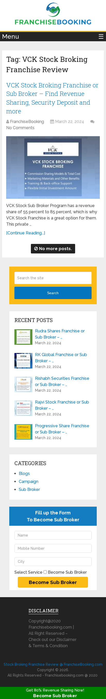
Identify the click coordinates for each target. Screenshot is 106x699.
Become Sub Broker (55, 695)
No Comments (20, 127)
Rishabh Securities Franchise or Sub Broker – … (62, 381)
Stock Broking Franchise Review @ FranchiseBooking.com (53, 664)
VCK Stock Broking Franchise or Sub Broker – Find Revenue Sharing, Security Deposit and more (52, 98)
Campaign (28, 481)
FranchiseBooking (27, 121)
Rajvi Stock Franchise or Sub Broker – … (62, 405)
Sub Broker (29, 489)
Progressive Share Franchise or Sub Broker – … (62, 428)
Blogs (24, 473)
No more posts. (55, 248)
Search (53, 293)
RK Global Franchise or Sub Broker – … (61, 357)
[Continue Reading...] (25, 233)
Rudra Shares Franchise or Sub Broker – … (60, 334)
